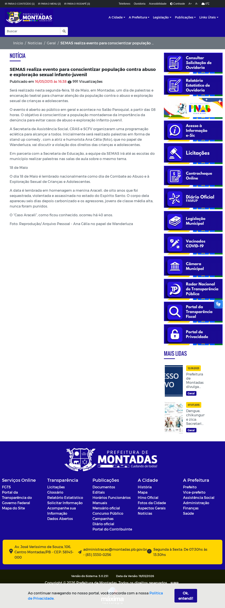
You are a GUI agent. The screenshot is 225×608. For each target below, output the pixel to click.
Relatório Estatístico (65, 497)
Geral (51, 43)
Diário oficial (103, 524)
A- (196, 3)
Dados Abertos (60, 518)
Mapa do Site (13, 508)
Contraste (179, 3)
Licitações (56, 487)
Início (18, 43)
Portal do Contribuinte (112, 529)
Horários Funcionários (112, 497)
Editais (99, 492)
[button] (63, 31)
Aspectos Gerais (152, 508)
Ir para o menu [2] (49, 3)
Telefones (124, 3)
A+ (190, 3)
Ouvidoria (139, 3)
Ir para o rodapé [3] (77, 3)
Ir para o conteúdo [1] (19, 3)
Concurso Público (108, 513)
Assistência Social (198, 497)
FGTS (6, 487)
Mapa (142, 492)
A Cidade (116, 17)
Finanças (191, 508)
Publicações (184, 17)
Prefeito (190, 487)
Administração (196, 503)
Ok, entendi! (185, 595)
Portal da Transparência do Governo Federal (17, 497)
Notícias (35, 43)
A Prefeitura (138, 17)
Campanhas (103, 518)
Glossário (55, 492)
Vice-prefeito (194, 492)
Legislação (161, 17)
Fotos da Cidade (152, 503)
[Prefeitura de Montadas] (29, 17)
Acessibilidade (158, 3)
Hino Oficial (148, 497)
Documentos (104, 487)
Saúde (188, 513)
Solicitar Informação (65, 503)
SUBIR (175, 583)
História (145, 487)
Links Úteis (207, 17)
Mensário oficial (106, 508)
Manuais (100, 503)
